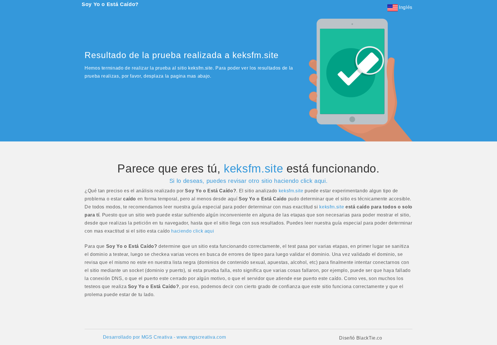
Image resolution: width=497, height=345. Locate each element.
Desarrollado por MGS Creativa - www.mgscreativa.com (164, 337)
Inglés (405, 7)
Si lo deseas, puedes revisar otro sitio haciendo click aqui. (248, 181)
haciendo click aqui (192, 231)
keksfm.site (253, 168)
